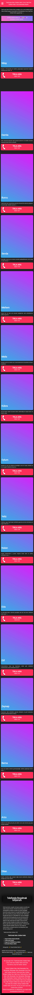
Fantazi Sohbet (9, 968)
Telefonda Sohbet (9, 940)
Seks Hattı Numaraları (20, 968)
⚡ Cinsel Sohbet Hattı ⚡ (15, 947)
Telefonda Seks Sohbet (7, 952)
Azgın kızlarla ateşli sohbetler (12, 938)
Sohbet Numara (12, 972)
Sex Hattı (25, 982)
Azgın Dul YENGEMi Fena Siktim (13, 942)
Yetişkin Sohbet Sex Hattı (10, 974)
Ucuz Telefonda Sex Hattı (24, 974)
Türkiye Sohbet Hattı (23, 983)
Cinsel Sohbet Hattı (17, 980)
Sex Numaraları (20, 976)
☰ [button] (2, 3)
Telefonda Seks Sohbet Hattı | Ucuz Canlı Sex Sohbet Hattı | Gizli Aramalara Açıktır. (18, 3)
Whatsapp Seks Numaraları (17, 970)
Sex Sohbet (14, 983)
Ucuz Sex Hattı (26, 978)
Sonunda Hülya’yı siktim (11, 943)
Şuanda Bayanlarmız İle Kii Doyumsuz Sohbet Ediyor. (17, 18)
